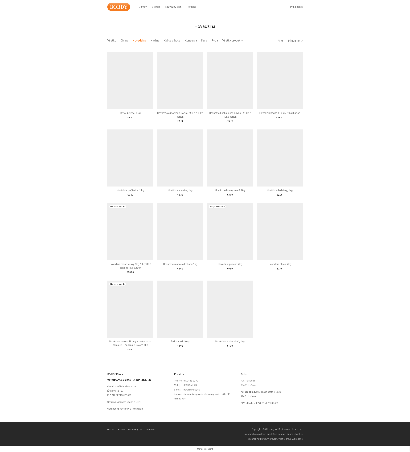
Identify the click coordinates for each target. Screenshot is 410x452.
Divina (124, 40)
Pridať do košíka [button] (130, 106)
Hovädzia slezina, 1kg (180, 168)
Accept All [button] (399, 446)
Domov (143, 6)
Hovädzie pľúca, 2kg (279, 242)
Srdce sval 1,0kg (180, 315)
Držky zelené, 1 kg (130, 102)
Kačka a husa (172, 40)
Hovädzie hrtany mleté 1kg (230, 168)
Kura (204, 40)
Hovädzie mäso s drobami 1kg (180, 231)
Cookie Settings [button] (381, 446)
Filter (281, 40)
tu (135, 410)
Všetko (111, 40)
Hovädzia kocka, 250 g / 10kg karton (279, 102)
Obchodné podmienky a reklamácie (125, 433)
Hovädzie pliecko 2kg (230, 242)
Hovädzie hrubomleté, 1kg (230, 315)
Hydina (155, 40)
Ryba (215, 40)
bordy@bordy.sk (192, 414)
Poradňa (191, 6)
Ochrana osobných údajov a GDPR (124, 426)
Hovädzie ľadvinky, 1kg (280, 168)
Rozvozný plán (173, 6)
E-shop (156, 6)
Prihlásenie (296, 6)
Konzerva (191, 40)
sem (184, 423)
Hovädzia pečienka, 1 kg (130, 168)
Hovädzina (139, 40)
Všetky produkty (232, 40)
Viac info (130, 239)
